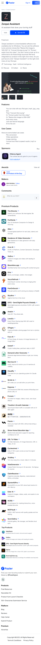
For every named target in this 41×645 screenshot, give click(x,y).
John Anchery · (11, 183)
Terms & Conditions (14, 640)
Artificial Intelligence (24, 64)
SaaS (14, 64)
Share (24, 68)
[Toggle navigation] (3, 3)
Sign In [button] (28, 3)
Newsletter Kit (6, 593)
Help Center (5, 617)
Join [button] (36, 3)
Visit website (14, 159)
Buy (38, 149)
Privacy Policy (28, 640)
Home (3, 9)
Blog (2, 609)
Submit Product (6, 621)
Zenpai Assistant (10, 9)
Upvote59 (21, 32)
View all (36, 167)
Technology (8, 64)
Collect (15, 68)
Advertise (4, 630)
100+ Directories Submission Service (14, 600)
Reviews (4, 613)
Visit (5, 33)
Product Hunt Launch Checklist (12, 597)
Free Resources (6, 589)
